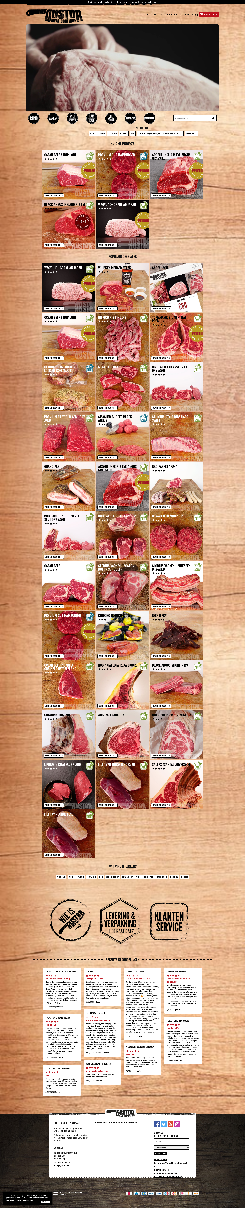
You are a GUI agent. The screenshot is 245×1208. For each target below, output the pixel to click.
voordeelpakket (97, 133)
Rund (34, 118)
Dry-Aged (112, 133)
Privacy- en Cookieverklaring (168, 1176)
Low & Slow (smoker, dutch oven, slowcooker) (160, 133)
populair (61, 876)
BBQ (132, 133)
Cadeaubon (149, 118)
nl (148, 14)
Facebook (157, 1124)
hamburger (191, 133)
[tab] (73, 921)
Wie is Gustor (160, 1159)
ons (64, 1128)
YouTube (170, 1124)
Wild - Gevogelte (72, 118)
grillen (184, 876)
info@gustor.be (61, 1165)
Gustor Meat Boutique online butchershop (116, 1123)
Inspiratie (130, 118)
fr (152, 14)
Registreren (166, 14)
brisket (123, 133)
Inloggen (178, 14)
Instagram (177, 1124)
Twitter (164, 1124)
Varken (53, 118)
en (155, 14)
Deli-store (111, 118)
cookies (29, 1200)
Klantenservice (161, 1170)
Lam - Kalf (91, 118)
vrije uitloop (112, 876)
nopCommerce (60, 1194)
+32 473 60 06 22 (68, 1131)
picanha (174, 876)
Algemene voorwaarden (166, 1173)
